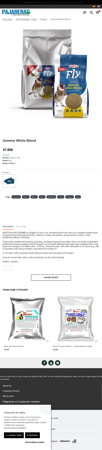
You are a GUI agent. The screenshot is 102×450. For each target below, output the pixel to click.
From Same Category (15, 290)
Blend (34, 196)
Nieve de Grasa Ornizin (14, 346)
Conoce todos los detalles (15, 428)
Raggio (69, 196)
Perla (42, 196)
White (25, 196)
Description (8, 226)
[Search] (90, 12)
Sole (78, 196)
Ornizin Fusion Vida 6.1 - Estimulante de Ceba (72, 346)
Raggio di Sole (14, 157)
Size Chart (21, 226)
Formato (6, 172)
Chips (60, 196)
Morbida (51, 196)
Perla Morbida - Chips (26, 19)
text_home (7, 19)
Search (43, 19)
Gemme (16, 196)
